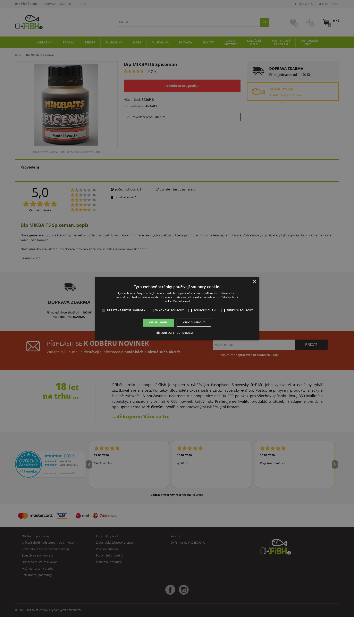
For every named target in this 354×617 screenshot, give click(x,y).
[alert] (177, 308)
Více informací (181, 301)
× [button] (254, 281)
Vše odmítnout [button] (194, 322)
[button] (177, 333)
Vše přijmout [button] (158, 322)
